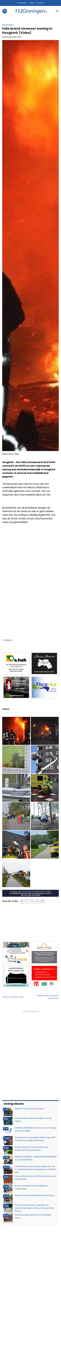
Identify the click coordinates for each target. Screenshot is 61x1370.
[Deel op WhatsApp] (22, 901)
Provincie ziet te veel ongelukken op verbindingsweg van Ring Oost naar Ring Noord (34, 1208)
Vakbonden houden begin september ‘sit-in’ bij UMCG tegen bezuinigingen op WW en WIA (35, 1169)
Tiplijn (31, 3)
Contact (40, 3)
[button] (4, 11)
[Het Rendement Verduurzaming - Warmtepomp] (30, 893)
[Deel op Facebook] (27, 901)
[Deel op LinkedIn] (42, 901)
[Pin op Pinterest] (37, 901)
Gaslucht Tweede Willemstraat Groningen (35, 1195)
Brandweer (7, 25)
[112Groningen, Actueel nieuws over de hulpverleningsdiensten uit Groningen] (31, 11)
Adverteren (22, 3)
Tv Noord (7, 640)
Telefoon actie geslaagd (12, 997)
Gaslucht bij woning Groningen (29, 1108)
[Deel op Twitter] (32, 901)
